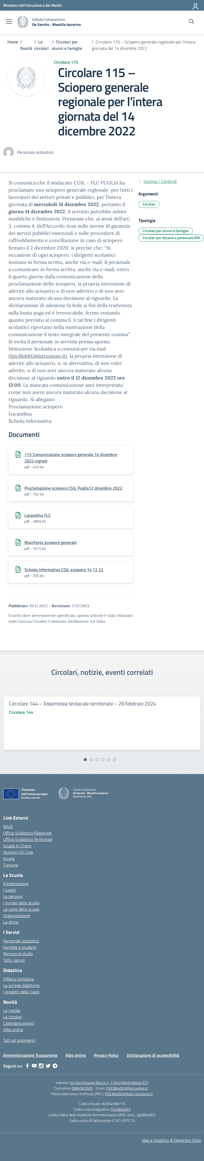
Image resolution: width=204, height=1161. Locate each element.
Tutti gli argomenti (19, 1040)
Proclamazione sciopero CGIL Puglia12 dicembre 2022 (73, 488)
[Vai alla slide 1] (85, 759)
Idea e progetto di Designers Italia (171, 1140)
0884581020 (82, 1088)
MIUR (8, 826)
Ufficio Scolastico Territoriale (27, 839)
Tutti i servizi (14, 960)
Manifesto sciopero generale (50, 542)
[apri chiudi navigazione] (9, 22)
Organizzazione (16, 915)
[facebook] (27, 1065)
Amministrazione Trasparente (30, 1055)
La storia (10, 922)
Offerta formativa (18, 979)
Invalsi (9, 858)
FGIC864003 (120, 1109)
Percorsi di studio (18, 953)
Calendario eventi (18, 1023)
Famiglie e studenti (19, 947)
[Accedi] (196, 5)
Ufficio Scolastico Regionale (27, 833)
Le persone (13, 896)
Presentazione (15, 883)
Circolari (149, 204)
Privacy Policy (106, 1055)
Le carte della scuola (21, 909)
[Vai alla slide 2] (91, 759)
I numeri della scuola (21, 903)
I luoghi (9, 890)
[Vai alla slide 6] (114, 759)
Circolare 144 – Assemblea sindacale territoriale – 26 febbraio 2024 (82, 703)
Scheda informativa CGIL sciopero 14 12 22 (63, 569)
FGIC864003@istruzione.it (127, 1088)
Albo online (13, 1029)
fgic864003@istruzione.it (37, 356)
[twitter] (48, 1065)
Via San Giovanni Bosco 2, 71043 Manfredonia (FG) (109, 1082)
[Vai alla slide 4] (102, 759)
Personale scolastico (21, 941)
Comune (10, 865)
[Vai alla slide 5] (108, 759)
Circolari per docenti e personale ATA (171, 237)
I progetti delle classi (21, 992)
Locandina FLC (37, 515)
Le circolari (12, 1017)
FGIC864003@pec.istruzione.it (129, 1093)
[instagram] (41, 1065)
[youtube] (34, 1065)
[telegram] (55, 1065)
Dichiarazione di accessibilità (153, 1055)
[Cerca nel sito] (191, 22)
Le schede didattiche (21, 985)
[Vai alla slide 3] (97, 759)
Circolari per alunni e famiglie (166, 230)
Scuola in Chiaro (17, 845)
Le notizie (11, 1010)
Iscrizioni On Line (18, 852)
